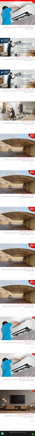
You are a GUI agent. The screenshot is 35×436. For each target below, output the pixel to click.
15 (17, 428)
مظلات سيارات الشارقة (27, 194)
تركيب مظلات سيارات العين (26, 231)
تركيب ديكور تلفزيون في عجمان (25, 414)
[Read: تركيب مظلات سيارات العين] (17, 218)
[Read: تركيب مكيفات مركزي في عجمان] (17, 47)
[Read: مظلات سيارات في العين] (17, 291)
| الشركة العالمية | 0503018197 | (17, 0)
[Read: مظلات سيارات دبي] (17, 255)
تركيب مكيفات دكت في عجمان (26, 25)
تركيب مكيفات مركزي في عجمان (25, 57)
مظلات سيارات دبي (29, 268)
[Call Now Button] (33, 434)
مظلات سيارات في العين (27, 304)
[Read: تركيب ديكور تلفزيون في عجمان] (17, 401)
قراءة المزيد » (32, 32)
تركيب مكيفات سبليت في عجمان (25, 89)
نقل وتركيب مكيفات (28, 341)
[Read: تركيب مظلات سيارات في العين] (17, 145)
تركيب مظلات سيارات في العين (25, 158)
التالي (14, 428)
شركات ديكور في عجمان (27, 121)
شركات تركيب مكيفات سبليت (26, 377)
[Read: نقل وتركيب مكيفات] (17, 328)
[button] (2, 433)
